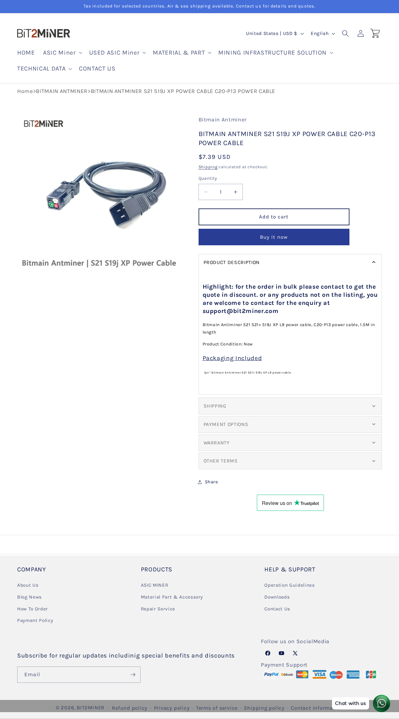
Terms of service (217, 708)
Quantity (208, 178)
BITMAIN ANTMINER (62, 91)
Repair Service (158, 609)
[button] (62, 53)
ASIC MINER (154, 585)
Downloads (277, 597)
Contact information (317, 708)
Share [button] (211, 482)
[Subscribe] (132, 675)
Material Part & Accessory (172, 597)
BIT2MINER (90, 708)
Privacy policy (172, 708)
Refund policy (129, 708)
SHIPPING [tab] (215, 406)
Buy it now (274, 237)
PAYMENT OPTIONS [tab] (226, 424)
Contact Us (277, 609)
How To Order (32, 609)
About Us (27, 585)
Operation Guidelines (289, 585)
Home (25, 91)
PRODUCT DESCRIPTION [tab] (232, 262)
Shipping (208, 166)
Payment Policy (35, 620)
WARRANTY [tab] (217, 443)
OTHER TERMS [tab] (221, 461)
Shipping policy (264, 708)
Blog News (29, 597)
